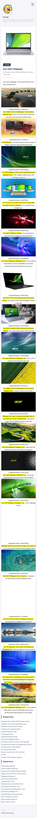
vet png (6, 17)
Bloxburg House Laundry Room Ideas (12, 784)
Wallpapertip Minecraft (8, 776)
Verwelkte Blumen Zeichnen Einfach (11, 794)
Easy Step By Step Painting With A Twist (13, 789)
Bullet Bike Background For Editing (11, 726)
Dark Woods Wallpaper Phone (10, 739)
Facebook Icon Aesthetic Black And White (13, 771)
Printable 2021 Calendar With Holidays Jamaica (15, 721)
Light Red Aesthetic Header (9, 736)
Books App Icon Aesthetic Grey (10, 786)
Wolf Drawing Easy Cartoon (9, 796)
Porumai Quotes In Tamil (8, 749)
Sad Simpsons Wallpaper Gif (9, 791)
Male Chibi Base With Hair (9, 799)
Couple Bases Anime (7, 734)
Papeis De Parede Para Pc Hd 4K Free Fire (13, 773)
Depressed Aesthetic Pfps (9, 731)
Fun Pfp (3, 754)
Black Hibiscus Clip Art (8, 802)
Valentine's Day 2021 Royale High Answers (14, 724)
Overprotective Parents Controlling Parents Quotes (16, 744)
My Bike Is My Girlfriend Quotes (11, 729)
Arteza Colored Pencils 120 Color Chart (13, 752)
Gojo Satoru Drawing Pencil (9, 779)
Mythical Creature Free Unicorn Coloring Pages (15, 742)
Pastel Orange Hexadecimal (9, 768)
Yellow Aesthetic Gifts (7, 781)
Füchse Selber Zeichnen (8, 766)
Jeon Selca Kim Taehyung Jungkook (11, 757)
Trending (6, 64)
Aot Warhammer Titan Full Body (10, 747)
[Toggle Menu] (32, 4)
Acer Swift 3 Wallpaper (13, 69)
